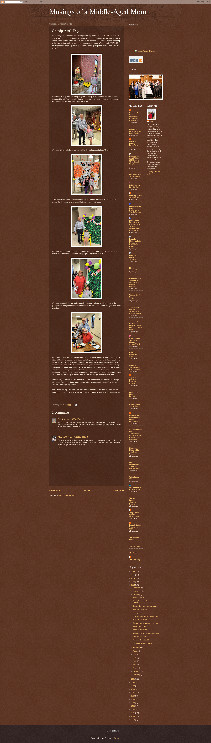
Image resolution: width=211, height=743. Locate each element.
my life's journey (132, 143)
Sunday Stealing (134, 176)
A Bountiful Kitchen (133, 323)
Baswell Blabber (135, 525)
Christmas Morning (132, 503)
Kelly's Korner (134, 185)
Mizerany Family (135, 196)
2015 (133, 699)
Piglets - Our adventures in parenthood (134, 417)
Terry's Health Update (134, 514)
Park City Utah (134, 187)
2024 (133, 578)
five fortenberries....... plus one (135, 464)
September (137, 648)
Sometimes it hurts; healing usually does (133, 119)
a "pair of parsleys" (132, 379)
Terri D (60, 419)
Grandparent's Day (139, 637)
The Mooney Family (134, 538)
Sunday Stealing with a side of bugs (145, 623)
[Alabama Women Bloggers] (145, 51)
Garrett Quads (134, 405)
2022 (133, 585)
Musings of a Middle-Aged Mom (97, 11)
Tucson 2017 (133, 270)
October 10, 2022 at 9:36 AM (77, 437)
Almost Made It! (134, 516)
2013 (133, 706)
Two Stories (133, 259)
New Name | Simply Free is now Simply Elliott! (135, 311)
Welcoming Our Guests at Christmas (134, 284)
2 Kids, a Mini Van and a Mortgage (134, 340)
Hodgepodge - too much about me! (145, 606)
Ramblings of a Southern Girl (135, 279)
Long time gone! (134, 489)
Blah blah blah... (134, 421)
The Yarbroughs (135, 553)
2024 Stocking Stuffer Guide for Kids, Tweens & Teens (134, 163)
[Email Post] (76, 405)
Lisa (151, 121)
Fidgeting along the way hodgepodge (145, 616)
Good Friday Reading (133, 453)
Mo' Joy (132, 268)
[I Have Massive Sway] (136, 63)
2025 (133, 575)
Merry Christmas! (135, 369)
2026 (133, 571)
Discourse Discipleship (134, 449)
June (135, 658)
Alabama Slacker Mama (134, 366)
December (137, 588)
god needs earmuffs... (132, 382)
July (135, 654)
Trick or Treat (133, 406)
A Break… (132, 299)
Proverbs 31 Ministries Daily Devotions (135, 241)
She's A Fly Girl (135, 546)
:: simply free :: (135, 307)
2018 (133, 689)
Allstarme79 (62, 437)
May (135, 661)
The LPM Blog (134, 560)
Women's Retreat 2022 (141, 640)
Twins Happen (134, 477)
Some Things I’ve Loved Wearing (135, 132)
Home (87, 490)
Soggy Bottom (134, 197)
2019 (133, 686)
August (136, 651)
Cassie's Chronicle (133, 354)
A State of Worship (135, 344)
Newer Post (55, 490)
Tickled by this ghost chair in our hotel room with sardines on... (135, 436)
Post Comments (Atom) (67, 495)
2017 (133, 692)
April (135, 665)
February (136, 671)
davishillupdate (135, 488)
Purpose (132, 396)
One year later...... (135, 468)
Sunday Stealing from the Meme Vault (146, 633)
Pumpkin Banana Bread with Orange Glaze (135, 328)
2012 (133, 709)
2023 (133, 582)
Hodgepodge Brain (139, 626)
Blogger (116, 738)
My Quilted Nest (135, 174)
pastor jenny (134, 221)
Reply (60, 430)
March (135, 668)
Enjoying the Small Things (134, 157)
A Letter (131, 356)
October (136, 595)
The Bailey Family (133, 499)
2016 (133, 696)
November (137, 591)
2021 (133, 679)
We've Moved (133, 479)
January (136, 675)
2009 (133, 720)
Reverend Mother (132, 256)
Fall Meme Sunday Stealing (142, 643)
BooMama (133, 129)
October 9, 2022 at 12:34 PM (73, 419)
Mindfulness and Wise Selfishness (135, 211)
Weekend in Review (140, 609)
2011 (133, 713)
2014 (133, 703)
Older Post (118, 490)
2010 (133, 716)
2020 (133, 682)
